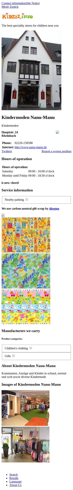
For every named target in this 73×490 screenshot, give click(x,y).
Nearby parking (14, 199)
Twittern (7, 151)
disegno (54, 208)
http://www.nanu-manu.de (31, 147)
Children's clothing (16, 348)
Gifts (8, 356)
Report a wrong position (56, 151)
